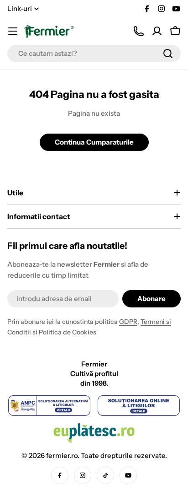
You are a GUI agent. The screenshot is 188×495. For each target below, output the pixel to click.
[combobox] (94, 53)
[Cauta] (167, 53)
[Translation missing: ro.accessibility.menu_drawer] (12, 31)
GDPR (128, 321)
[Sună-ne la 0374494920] (138, 31)
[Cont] (156, 31)
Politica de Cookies (67, 332)
